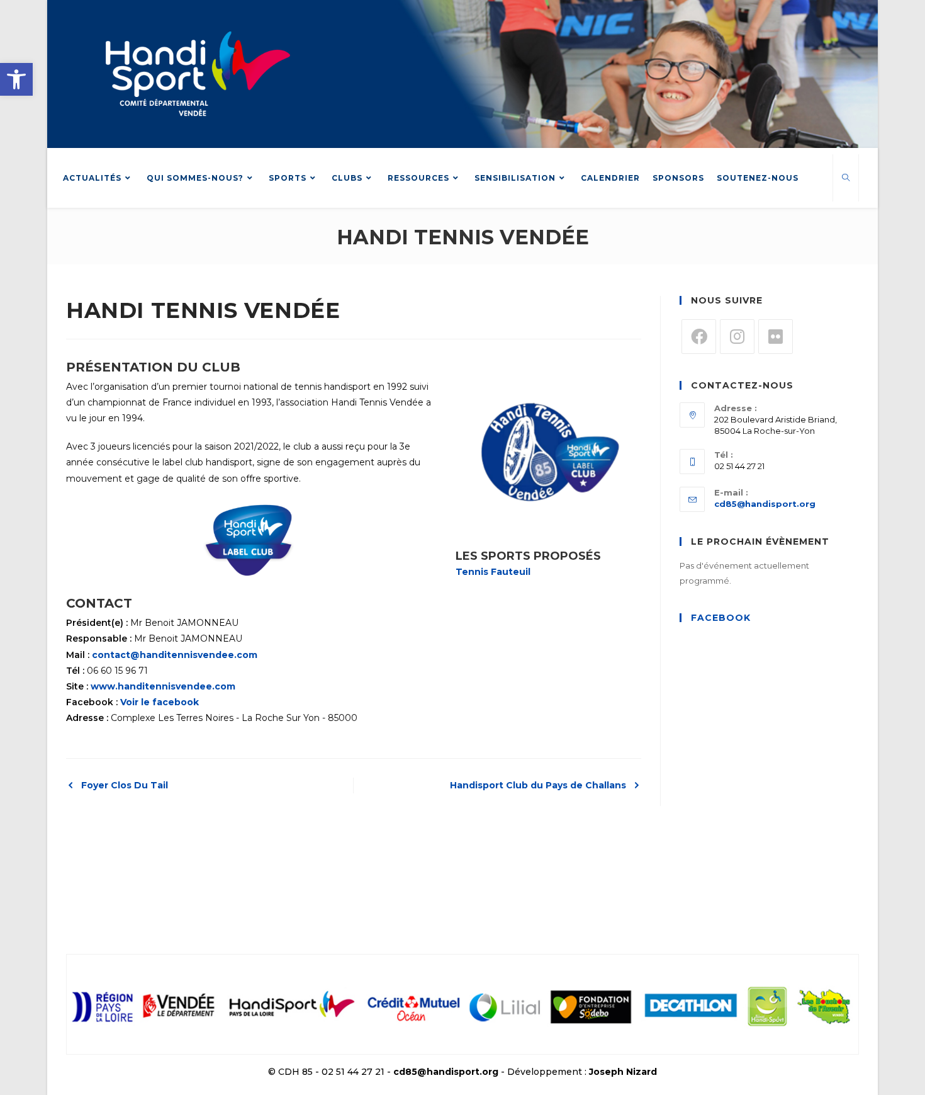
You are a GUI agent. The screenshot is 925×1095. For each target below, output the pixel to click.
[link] (16, 79)
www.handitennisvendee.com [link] (163, 686)
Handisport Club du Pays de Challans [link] (538, 785)
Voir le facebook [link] (159, 702)
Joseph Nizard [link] (623, 1071)
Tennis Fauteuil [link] (493, 571)
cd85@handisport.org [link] (765, 504)
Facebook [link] (721, 617)
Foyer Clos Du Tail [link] (124, 785)
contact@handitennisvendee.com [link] (174, 655)
